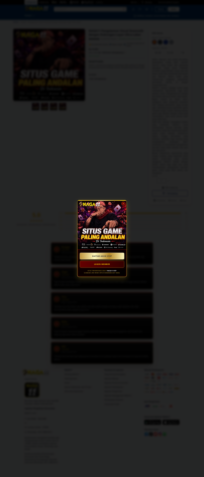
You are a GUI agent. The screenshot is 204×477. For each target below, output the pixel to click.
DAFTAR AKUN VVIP (102, 256)
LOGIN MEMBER (102, 264)
